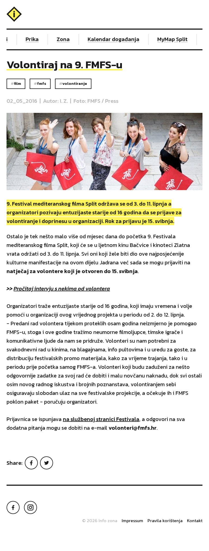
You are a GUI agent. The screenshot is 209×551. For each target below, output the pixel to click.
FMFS (41, 83)
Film (17, 83)
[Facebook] (31, 462)
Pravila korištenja (165, 520)
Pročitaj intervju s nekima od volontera (62, 288)
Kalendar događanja (110, 39)
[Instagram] (30, 507)
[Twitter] (46, 462)
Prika (29, 39)
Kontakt (194, 520)
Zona (60, 39)
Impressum (132, 520)
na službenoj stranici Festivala (101, 419)
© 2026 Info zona (99, 520)
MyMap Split (169, 39)
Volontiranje (74, 83)
